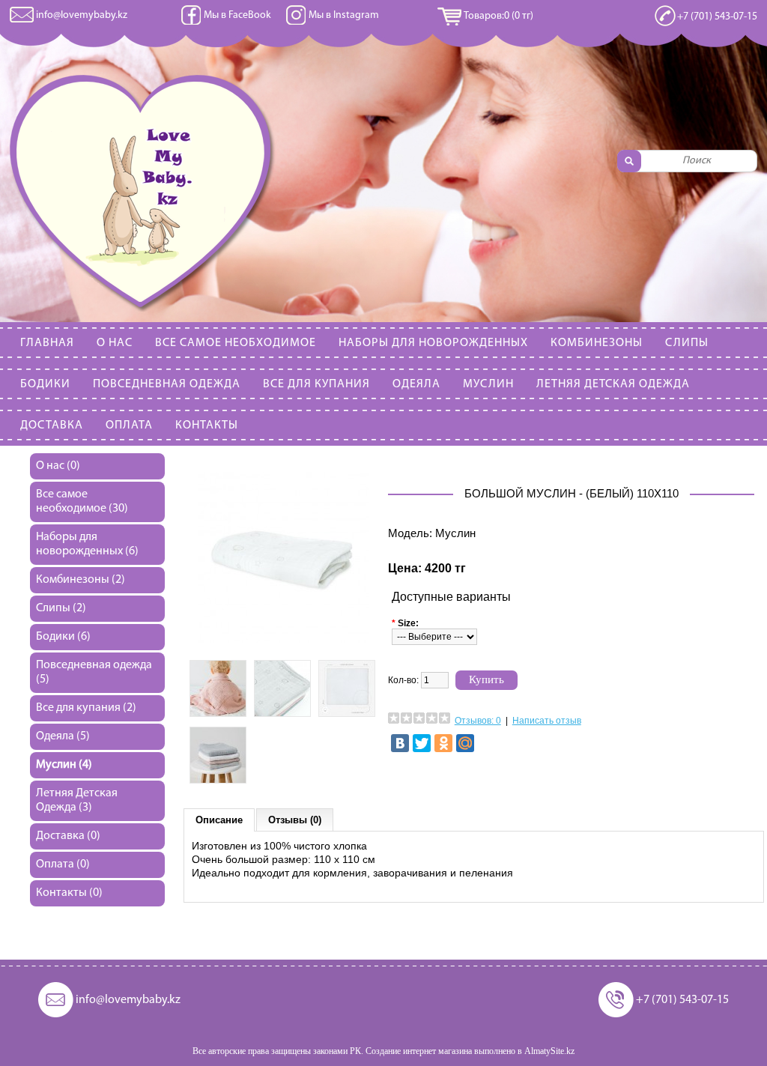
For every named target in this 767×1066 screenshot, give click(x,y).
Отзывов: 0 (478, 720)
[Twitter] (422, 743)
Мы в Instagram (344, 15)
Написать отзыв (546, 720)
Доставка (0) (68, 836)
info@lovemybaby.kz (81, 15)
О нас (115, 343)
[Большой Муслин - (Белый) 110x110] (283, 640)
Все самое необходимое (235, 343)
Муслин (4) (64, 765)
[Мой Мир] (465, 743)
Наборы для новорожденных (433, 343)
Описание (219, 820)
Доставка (51, 425)
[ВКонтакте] (400, 743)
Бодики (45, 384)
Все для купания (316, 384)
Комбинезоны (597, 343)
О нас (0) (58, 466)
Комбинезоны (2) (80, 580)
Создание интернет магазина (419, 1051)
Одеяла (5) (63, 736)
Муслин (488, 384)
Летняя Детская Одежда (613, 384)
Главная (47, 343)
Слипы (687, 343)
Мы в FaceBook (237, 15)
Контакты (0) (69, 893)
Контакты (206, 425)
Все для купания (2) (86, 708)
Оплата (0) (63, 864)
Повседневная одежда (166, 384)
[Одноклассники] (443, 743)
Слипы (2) (61, 608)
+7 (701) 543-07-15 (717, 16)
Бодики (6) (63, 637)
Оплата (129, 425)
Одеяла (416, 384)
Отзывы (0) (294, 820)
